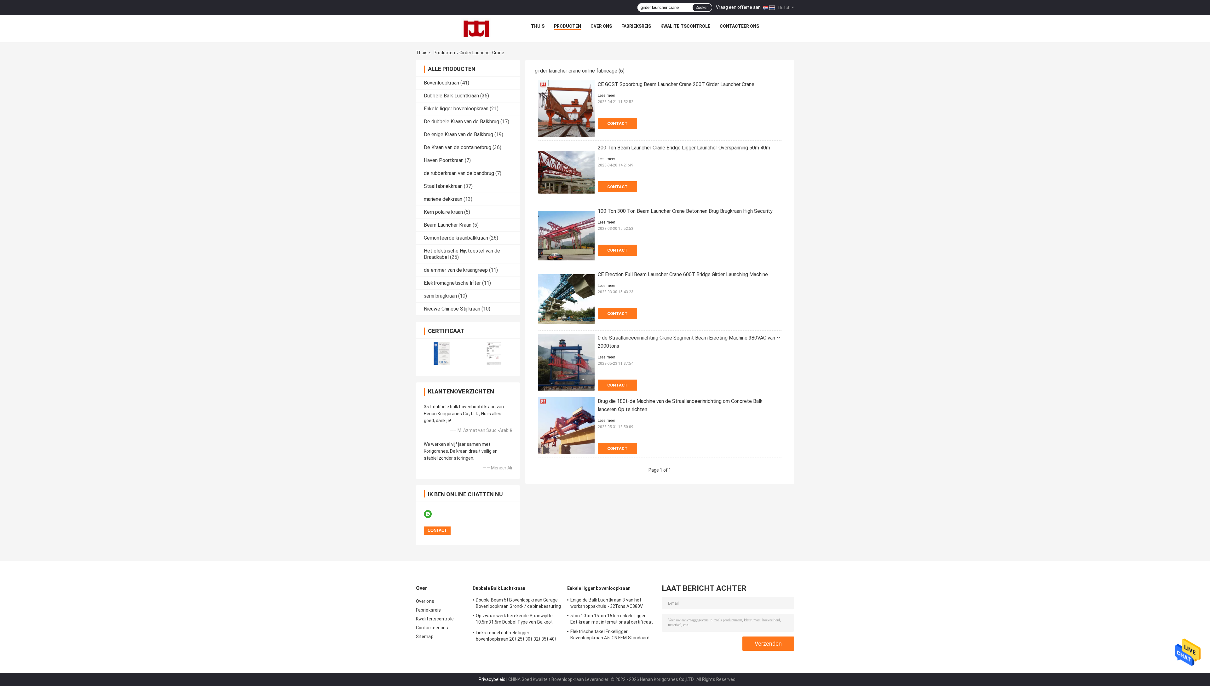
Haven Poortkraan (444, 160)
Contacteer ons (739, 26)
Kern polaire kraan (443, 212)
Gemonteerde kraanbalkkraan (456, 238)
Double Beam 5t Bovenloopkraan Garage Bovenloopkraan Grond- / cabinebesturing (518, 603)
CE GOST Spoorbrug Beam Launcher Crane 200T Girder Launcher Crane (676, 84)
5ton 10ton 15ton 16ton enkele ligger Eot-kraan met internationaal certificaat (611, 619)
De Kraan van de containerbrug (457, 147)
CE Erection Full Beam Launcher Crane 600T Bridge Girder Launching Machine (683, 274)
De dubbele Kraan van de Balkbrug (461, 122)
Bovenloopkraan (441, 83)
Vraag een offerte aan (738, 7)
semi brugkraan (440, 296)
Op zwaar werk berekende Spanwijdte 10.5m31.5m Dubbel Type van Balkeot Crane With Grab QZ (514, 619)
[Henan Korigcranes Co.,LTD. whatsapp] (432, 514)
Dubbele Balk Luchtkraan (451, 96)
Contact (617, 123)
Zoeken (702, 7)
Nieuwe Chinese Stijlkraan (452, 309)
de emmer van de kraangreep (456, 270)
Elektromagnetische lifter (452, 283)
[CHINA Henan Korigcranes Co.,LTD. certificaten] (442, 353)
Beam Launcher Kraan (447, 225)
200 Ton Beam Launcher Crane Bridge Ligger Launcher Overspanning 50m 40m (684, 148)
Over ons (601, 26)
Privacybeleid (492, 679)
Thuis (537, 26)
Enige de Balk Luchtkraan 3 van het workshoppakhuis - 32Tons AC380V (606, 603)
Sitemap (425, 636)
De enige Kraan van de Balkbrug (458, 134)
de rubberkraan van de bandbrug (459, 173)
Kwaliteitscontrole (685, 26)
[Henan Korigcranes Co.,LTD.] (476, 27)
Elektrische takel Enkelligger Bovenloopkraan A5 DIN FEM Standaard (610, 634)
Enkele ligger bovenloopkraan (456, 109)
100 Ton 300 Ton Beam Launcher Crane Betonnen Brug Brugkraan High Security (685, 211)
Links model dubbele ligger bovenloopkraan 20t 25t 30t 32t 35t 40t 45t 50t (516, 636)
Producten (567, 26)
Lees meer (606, 95)
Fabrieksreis (636, 26)
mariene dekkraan (443, 199)
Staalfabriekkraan (443, 186)
